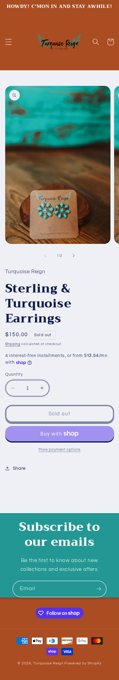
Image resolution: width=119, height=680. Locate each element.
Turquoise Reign (48, 663)
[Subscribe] (98, 588)
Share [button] (19, 468)
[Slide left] (45, 256)
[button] (8, 42)
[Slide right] (73, 256)
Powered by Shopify (83, 663)
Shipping (12, 344)
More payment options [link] (59, 449)
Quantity (14, 374)
